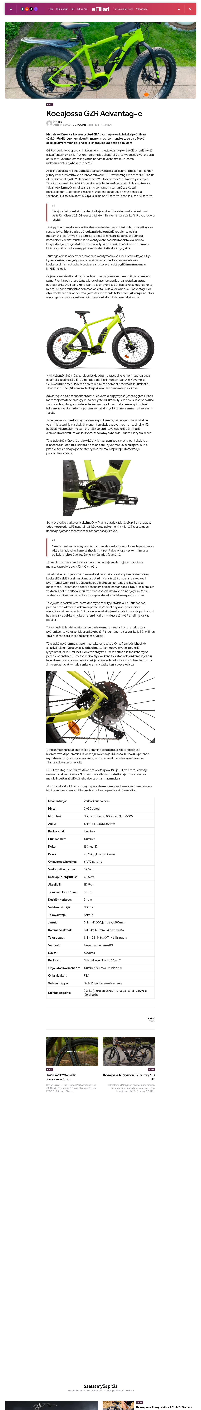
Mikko (59, 121)
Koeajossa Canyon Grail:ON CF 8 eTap (164, 1407)
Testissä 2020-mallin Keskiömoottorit (61, 1077)
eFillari (100, 9)
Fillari (50, 104)
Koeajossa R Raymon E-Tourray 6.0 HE (129, 1077)
